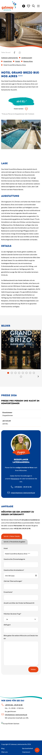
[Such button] (33, 6)
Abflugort (7, 625)
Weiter (33, 669)
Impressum (26, 752)
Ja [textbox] (7, 619)
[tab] (8, 373)
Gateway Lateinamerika (9, 58)
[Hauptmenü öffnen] (38, 6)
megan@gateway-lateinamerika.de (23, 493)
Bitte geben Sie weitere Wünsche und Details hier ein (21, 637)
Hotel (6, 548)
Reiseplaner (15, 479)
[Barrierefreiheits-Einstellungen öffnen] (23, 6)
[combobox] (21, 619)
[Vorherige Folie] (4, 376)
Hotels (17, 61)
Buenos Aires (28, 61)
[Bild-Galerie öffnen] (21, 134)
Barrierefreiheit (27, 748)
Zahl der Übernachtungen (13, 581)
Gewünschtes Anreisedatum (14, 570)
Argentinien (7, 61)
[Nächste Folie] (38, 376)
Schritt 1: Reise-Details (12, 536)
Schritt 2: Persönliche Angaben (14, 542)
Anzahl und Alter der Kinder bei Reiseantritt (19, 603)
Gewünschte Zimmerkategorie (14, 559)
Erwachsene (8, 592)
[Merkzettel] (28, 6)
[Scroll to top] (37, 750)
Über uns (4, 752)
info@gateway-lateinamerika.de (16, 715)
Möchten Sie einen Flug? (12, 614)
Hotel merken (18, 109)
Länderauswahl (26, 58)
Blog (2, 748)
